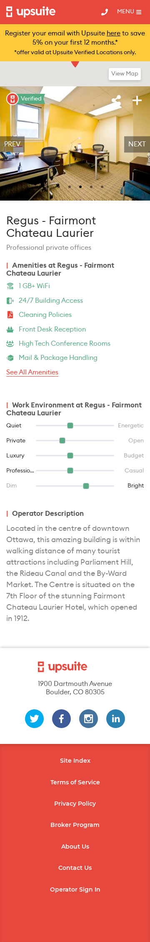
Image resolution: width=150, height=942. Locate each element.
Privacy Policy (75, 803)
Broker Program (75, 825)
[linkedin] (115, 718)
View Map (124, 74)
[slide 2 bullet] (58, 186)
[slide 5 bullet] (91, 186)
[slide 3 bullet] (69, 186)
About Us (75, 846)
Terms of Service (75, 782)
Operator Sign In (75, 889)
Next (137, 144)
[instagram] (88, 718)
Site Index (75, 760)
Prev (12, 144)
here (113, 33)
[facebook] (61, 718)
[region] (75, 144)
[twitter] (34, 718)
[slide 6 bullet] (102, 186)
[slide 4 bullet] (80, 186)
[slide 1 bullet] (47, 186)
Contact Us (75, 868)
